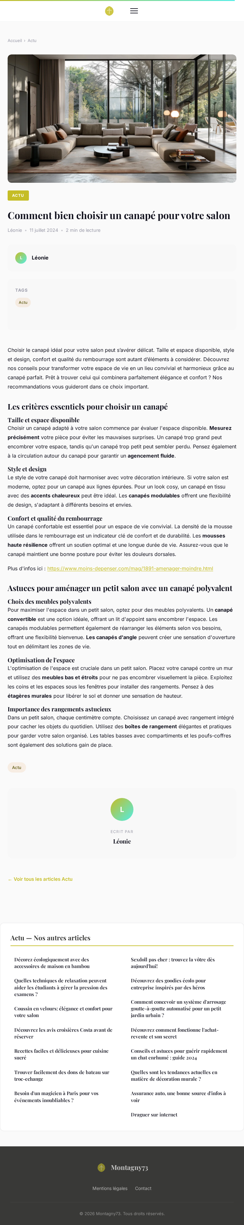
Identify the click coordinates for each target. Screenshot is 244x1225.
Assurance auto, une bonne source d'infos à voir (178, 1096)
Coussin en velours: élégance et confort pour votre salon (63, 1011)
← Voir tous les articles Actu (40, 879)
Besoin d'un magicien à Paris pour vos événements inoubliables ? (56, 1096)
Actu (32, 40)
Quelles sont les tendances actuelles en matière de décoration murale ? (174, 1075)
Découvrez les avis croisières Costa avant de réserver (63, 1033)
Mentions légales (109, 1188)
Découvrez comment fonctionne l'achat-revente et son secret (175, 1033)
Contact (143, 1188)
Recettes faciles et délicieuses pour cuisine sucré (61, 1054)
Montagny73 (129, 1167)
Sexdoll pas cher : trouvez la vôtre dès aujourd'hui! (173, 962)
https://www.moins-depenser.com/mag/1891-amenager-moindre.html (130, 568)
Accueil (15, 40)
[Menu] (134, 11)
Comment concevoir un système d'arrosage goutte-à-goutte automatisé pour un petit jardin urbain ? (178, 1009)
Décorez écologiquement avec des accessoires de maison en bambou (52, 962)
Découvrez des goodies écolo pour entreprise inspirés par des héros (168, 983)
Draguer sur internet (154, 1114)
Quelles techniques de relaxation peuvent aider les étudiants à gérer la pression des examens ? (60, 987)
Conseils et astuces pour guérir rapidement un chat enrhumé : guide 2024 (179, 1054)
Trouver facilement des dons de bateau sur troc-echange (61, 1075)
